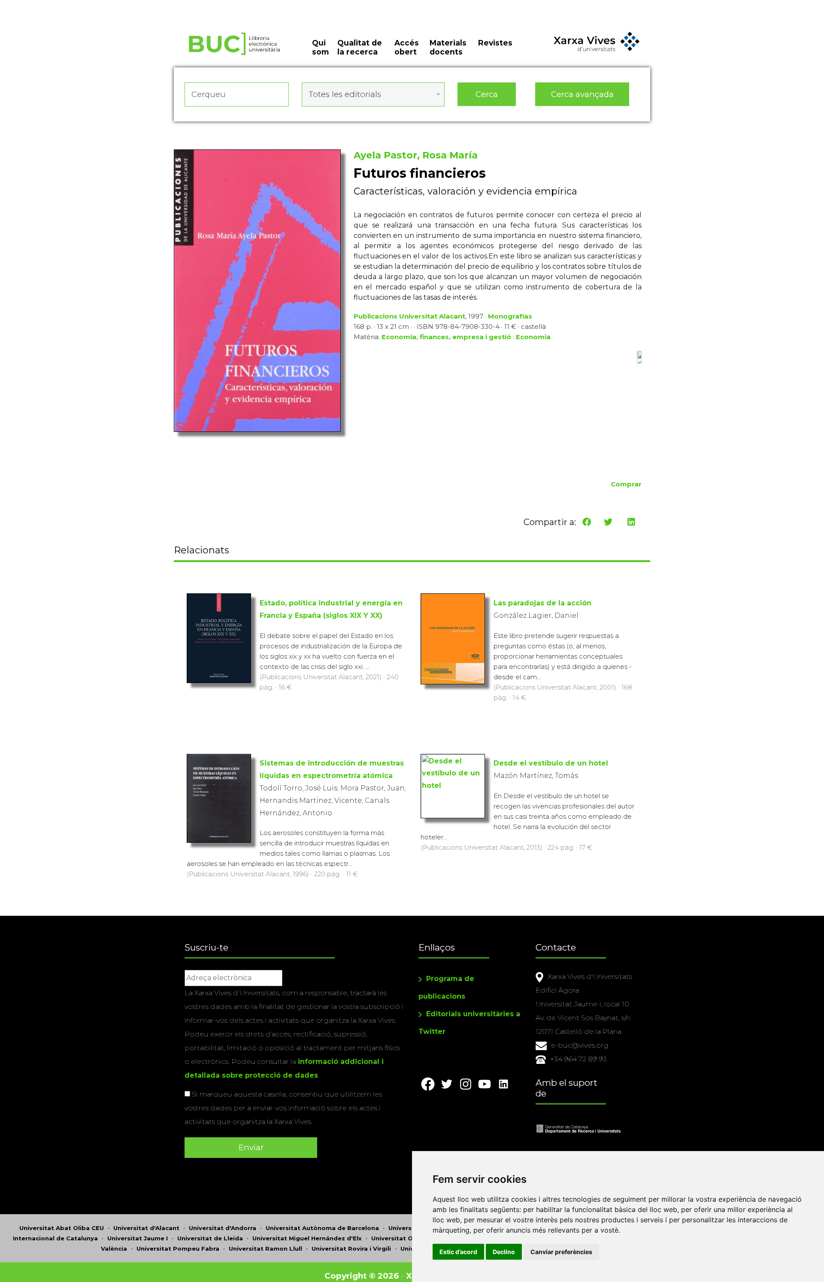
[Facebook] (586, 522)
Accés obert (406, 47)
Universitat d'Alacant (146, 1227)
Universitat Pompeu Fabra (177, 1248)
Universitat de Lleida (210, 1238)
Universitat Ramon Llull (265, 1248)
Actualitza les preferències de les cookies (81, 6)
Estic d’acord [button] (458, 1251)
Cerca (487, 94)
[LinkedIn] (631, 522)
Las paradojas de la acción (542, 603)
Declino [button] (504, 1251)
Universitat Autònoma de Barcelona (322, 1227)
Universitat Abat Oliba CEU (61, 1227)
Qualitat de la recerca (359, 47)
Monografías (510, 316)
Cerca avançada (582, 94)
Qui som (320, 47)
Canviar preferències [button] (561, 1251)
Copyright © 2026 (361, 1276)
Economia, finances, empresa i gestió (446, 337)
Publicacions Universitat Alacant (409, 316)
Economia (533, 337)
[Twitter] (608, 522)
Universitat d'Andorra (222, 1227)
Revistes (495, 42)
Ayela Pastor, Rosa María (416, 155)
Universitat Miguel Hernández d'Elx (307, 1238)
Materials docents (448, 47)
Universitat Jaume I (137, 1238)
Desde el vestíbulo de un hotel (551, 763)
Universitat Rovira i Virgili (351, 1248)
